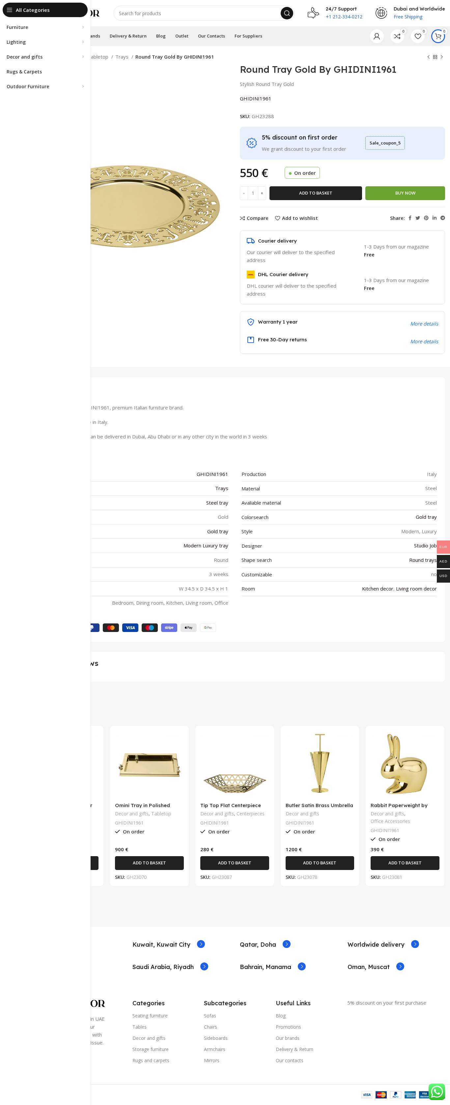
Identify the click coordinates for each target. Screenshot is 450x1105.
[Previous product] (428, 57)
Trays (122, 56)
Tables (139, 1027)
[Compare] (93, 741)
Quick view (93, 756)
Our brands (287, 1038)
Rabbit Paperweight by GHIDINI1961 (399, 808)
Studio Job (425, 545)
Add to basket (315, 193)
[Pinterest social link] (426, 218)
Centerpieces (251, 813)
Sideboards (216, 1038)
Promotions (288, 1027)
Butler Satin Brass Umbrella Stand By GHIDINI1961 (319, 808)
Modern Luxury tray (205, 545)
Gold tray (426, 516)
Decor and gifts (132, 813)
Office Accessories (390, 821)
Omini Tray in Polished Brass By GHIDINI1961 (142, 808)
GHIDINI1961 (255, 98)
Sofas (210, 1016)
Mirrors (211, 1060)
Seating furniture (150, 1016)
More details (424, 341)
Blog (281, 1016)
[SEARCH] (287, 13)
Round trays (423, 560)
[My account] (377, 36)
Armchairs (214, 1049)
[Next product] (441, 57)
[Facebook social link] (410, 218)
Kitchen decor (377, 588)
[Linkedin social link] (434, 218)
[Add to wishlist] (93, 771)
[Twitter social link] (417, 218)
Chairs (210, 1027)
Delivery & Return (294, 1049)
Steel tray (217, 502)
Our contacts (289, 1060)
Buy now (405, 193)
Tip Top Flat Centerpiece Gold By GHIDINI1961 (230, 808)
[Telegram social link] (442, 218)
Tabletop (99, 56)
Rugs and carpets (150, 1060)
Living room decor (416, 588)
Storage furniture (150, 1049)
